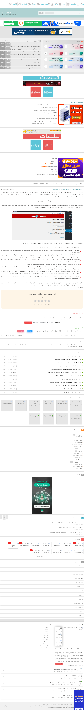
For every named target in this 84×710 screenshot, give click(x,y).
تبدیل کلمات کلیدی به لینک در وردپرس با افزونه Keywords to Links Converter (62, 372)
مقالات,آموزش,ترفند (78, 462)
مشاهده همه (47, 41)
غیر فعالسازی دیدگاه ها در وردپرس (9, 344)
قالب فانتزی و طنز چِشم (35, 405)
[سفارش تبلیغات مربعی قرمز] (36, 96)
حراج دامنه (81, 612)
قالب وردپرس (80, 595)
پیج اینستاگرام (21, 331)
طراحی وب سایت (73, 707)
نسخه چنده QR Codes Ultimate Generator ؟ (30, 57)
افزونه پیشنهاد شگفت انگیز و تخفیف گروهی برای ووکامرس (63, 682)
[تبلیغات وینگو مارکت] (42, 513)
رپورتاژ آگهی (79, 453)
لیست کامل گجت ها (41, 556)
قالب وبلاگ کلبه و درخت (76, 418)
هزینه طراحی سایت (79, 578)
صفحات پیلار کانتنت (36, 62)
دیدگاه (26, 344)
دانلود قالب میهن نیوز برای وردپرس (68, 676)
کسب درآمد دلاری (79, 587)
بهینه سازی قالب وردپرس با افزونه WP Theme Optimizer (66, 375)
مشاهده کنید (58, 663)
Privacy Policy (66, 704)
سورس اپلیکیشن (79, 455)
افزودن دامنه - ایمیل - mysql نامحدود (49, 107)
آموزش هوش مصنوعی (78, 603)
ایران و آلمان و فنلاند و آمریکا (51, 169)
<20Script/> (6, 12)
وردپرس (68, 346)
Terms (71, 704)
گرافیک (80, 468)
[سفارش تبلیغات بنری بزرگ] (42, 80)
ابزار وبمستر (79, 442)
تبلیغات (47, 627)
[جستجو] (41, 13)
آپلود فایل (81, 616)
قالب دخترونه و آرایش (62, 403)
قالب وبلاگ (80, 459)
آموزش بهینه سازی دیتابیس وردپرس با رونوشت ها (67, 362)
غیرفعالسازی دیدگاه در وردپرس (76, 346)
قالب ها (80, 457)
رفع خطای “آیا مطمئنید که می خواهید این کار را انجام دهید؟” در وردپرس (63, 382)
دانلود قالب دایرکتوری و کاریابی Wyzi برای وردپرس (67, 365)
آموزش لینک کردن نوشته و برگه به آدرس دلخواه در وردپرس (65, 385)
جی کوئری (80, 451)
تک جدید (81, 599)
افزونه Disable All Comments (76, 344)
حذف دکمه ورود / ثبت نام (34, 68)
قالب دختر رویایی (21, 403)
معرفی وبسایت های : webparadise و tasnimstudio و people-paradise (24, 54)
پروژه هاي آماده (79, 466)
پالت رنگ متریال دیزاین (44, 645)
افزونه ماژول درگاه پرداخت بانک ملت (70, 356)
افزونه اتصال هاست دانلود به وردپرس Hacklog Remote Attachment (64, 369)
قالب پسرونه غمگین (48, 417)
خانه (81, 183)
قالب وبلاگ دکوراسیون (7, 403)
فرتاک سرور (80, 156)
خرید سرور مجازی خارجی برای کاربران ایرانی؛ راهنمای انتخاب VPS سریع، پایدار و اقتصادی (66, 522)
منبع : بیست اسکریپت (47, 317)
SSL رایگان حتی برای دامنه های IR (49, 113)
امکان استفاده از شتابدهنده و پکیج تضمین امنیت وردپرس (44, 121)
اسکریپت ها (80, 446)
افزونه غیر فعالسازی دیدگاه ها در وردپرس (62, 344)
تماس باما (46, 631)
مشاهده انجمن (3, 41)
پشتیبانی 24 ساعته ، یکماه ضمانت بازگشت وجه (47, 118)
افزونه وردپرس (6, 189)
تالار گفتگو (46, 635)
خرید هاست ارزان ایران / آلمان (76, 102)
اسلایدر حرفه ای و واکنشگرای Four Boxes (67, 695)
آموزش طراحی (79, 434)
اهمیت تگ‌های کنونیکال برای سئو (33, 65)
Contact (58, 704)
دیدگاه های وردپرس (20, 344)
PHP (80, 437)
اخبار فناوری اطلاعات (78, 444)
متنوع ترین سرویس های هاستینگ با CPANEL (47, 105)
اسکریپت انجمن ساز (36, 43)
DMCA (61, 704)
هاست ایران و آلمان (53, 161)
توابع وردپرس (45, 639)
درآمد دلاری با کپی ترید (78, 574)
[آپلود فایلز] (61, 25)
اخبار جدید (81, 591)
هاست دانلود (50, 707)
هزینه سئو (81, 566)
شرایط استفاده (45, 643)
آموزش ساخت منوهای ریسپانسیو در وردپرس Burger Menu (66, 359)
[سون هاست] (23, 25)
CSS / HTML (78, 436)
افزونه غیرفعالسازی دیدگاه (48, 344)
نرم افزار (80, 464)
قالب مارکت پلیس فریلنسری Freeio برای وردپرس (65, 669)
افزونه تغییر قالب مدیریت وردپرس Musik (69, 392)
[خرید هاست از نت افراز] (42, 85)
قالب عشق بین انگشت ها (76, 405)
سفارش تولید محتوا (79, 582)
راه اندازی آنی (54, 115)
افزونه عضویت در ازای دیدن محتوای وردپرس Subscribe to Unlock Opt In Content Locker (66, 532)
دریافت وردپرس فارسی (43, 647)
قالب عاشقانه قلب (35, 417)
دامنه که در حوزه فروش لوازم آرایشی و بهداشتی (30, 60)
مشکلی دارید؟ (66, 317)
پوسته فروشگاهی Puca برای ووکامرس (69, 388)
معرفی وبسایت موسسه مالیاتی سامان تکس (30, 52)
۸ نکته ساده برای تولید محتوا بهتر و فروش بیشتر (65, 688)
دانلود (77, 317)
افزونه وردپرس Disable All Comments (34, 344)
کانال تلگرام (29, 331)
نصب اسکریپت (45, 641)
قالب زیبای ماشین (48, 403)
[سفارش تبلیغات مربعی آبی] (48, 96)
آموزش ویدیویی (79, 440)
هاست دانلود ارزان (79, 607)
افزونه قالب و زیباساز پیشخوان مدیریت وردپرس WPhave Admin (71, 527)
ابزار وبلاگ (46, 633)
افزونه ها (73, 183)
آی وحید (67, 707)
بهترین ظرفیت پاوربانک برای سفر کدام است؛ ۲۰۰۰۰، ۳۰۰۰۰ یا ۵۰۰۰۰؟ (25, 46)
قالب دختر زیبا (62, 417)
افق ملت (81, 570)
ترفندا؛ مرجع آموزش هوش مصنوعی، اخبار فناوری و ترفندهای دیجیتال (25, 49)
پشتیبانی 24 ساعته (53, 172)
